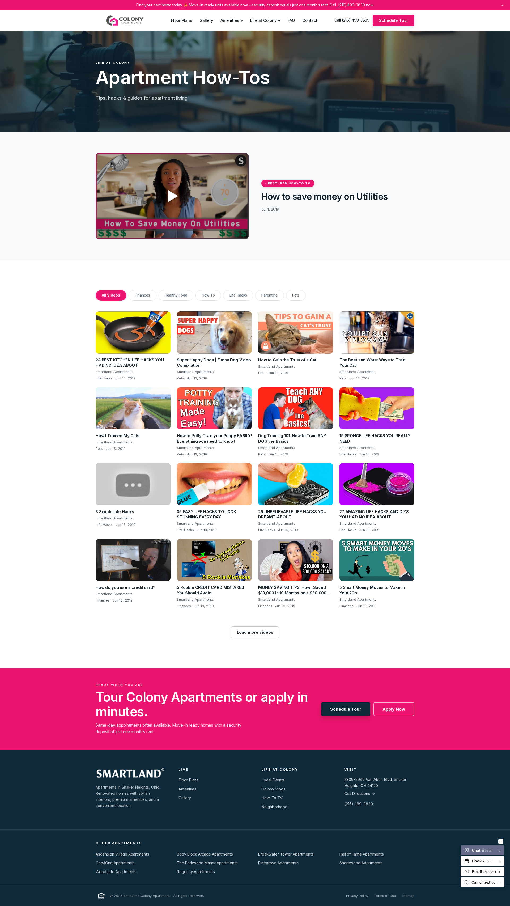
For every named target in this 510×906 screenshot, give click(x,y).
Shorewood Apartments (360, 863)
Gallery (206, 20)
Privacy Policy (357, 896)
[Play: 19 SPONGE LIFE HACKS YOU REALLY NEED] (376, 408)
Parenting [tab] (269, 295)
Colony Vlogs (273, 789)
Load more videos (255, 632)
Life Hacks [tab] (238, 295)
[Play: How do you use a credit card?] (133, 560)
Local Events (273, 780)
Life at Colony (263, 20)
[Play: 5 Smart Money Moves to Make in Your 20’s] (376, 560)
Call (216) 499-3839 (351, 20)
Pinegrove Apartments (278, 863)
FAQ (291, 20)
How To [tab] (208, 295)
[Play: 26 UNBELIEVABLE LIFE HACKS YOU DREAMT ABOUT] (295, 484)
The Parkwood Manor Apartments (207, 863)
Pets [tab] (296, 295)
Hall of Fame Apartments (361, 854)
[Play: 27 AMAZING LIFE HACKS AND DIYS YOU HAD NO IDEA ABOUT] (376, 484)
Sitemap (407, 896)
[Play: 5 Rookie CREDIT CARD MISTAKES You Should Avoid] (214, 560)
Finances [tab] (142, 295)
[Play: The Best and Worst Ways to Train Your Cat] (376, 332)
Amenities (229, 20)
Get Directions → (359, 793)
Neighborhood (274, 807)
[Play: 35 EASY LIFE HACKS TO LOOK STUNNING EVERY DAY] (214, 484)
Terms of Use (385, 896)
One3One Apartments (115, 863)
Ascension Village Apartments (122, 854)
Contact (309, 20)
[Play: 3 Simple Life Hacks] (133, 484)
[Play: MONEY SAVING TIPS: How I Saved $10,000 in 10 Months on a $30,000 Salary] (295, 560)
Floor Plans (181, 20)
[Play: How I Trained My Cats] (133, 408)
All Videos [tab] (111, 295)
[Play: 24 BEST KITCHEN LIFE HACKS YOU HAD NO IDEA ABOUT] (133, 332)
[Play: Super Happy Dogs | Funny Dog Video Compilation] (214, 332)
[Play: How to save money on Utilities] (172, 196)
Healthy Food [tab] (176, 295)
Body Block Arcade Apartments (205, 854)
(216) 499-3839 (351, 5)
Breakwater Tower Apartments (286, 854)
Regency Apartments (196, 871)
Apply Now (393, 709)
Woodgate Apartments (116, 871)
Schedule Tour (393, 20)
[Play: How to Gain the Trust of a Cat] (295, 332)
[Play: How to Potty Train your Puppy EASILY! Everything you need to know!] (214, 408)
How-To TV (272, 797)
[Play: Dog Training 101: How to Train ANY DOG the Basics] (295, 408)
